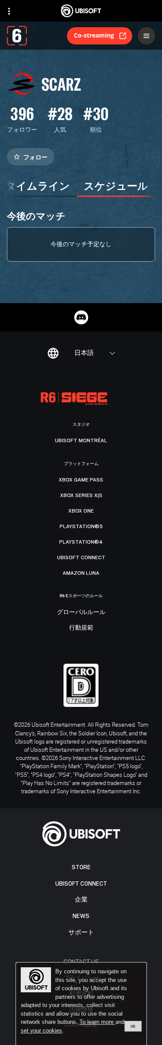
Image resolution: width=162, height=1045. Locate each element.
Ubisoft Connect (81, 883)
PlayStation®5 (81, 526)
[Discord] (81, 317)
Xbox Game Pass (81, 480)
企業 (81, 899)
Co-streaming (94, 35)
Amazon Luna (81, 573)
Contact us (81, 961)
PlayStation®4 (81, 542)
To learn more (97, 1022)
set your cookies (41, 1031)
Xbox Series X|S (81, 495)
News (81, 916)
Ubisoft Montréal (81, 440)
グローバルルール (81, 612)
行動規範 (81, 628)
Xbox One (81, 511)
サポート (81, 932)
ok (133, 1026)
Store (81, 867)
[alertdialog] (81, 1004)
